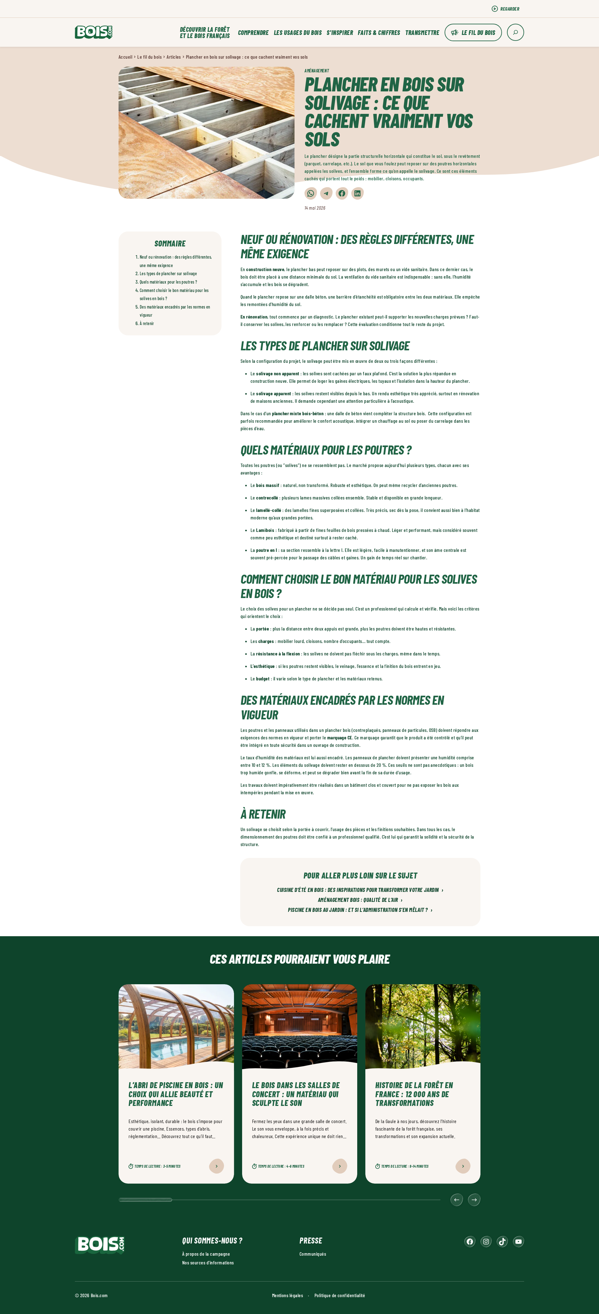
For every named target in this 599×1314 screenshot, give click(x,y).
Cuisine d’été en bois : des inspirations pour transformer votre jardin (360, 890)
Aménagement (316, 70)
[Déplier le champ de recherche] (515, 32)
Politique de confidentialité (339, 1295)
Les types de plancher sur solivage (168, 273)
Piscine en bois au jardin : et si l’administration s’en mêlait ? (360, 910)
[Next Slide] (474, 1200)
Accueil (125, 57)
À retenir (147, 323)
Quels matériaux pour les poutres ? (168, 282)
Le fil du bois (478, 32)
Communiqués (313, 1254)
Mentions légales (287, 1295)
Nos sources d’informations (208, 1262)
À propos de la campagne (206, 1254)
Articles (174, 57)
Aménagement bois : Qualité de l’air (360, 900)
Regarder (509, 9)
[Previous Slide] (456, 1200)
